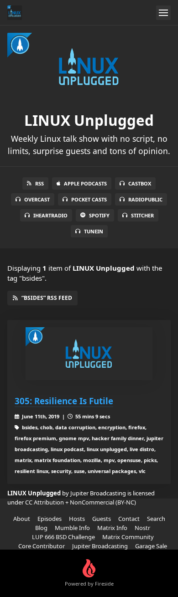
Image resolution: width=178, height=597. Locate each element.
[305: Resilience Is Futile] (89, 353)
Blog (41, 528)
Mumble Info (72, 528)
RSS (39, 183)
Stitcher (142, 215)
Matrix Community (128, 537)
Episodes (49, 519)
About (21, 519)
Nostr (142, 528)
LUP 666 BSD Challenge (63, 537)
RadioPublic (145, 199)
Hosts (77, 519)
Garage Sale (151, 546)
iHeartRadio (50, 215)
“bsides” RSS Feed (46, 298)
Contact (129, 519)
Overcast (37, 199)
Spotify (99, 215)
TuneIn (93, 231)
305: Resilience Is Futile (64, 401)
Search (156, 519)
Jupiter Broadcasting (100, 546)
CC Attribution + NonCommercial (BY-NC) (80, 502)
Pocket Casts (89, 199)
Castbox (139, 183)
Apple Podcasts (85, 183)
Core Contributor (41, 546)
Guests (101, 519)
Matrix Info (112, 528)
